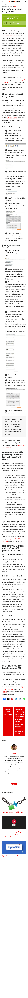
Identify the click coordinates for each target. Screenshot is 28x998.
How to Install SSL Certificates (12, 812)
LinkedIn (14, 784)
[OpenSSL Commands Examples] (14, 847)
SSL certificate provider (9, 36)
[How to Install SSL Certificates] (14, 803)
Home (3, 4)
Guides (7, 4)
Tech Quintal (14, 1)
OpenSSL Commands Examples (13, 856)
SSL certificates (12, 117)
